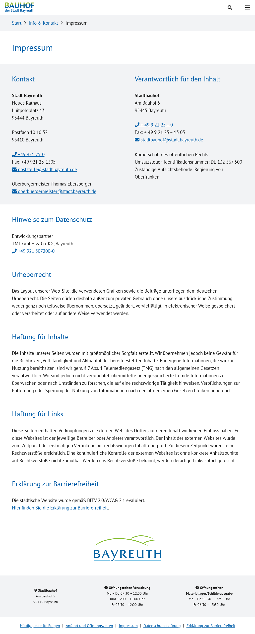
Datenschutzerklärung (162, 625)
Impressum (128, 625)
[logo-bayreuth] (127, 548)
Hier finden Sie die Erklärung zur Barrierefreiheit (60, 508)
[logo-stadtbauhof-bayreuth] (20, 7)
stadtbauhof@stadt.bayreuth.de (172, 140)
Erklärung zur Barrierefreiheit (211, 625)
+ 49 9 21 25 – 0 (157, 125)
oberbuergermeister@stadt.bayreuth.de (57, 191)
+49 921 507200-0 (36, 251)
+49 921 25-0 (31, 154)
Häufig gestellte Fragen (40, 625)
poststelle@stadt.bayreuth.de (47, 169)
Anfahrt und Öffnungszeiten (89, 625)
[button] (230, 7)
